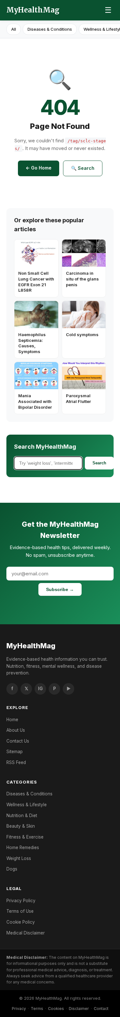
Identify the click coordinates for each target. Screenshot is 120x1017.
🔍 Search (82, 168)
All (13, 29)
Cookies (56, 1008)
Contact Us (17, 741)
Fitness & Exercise (25, 837)
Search (99, 463)
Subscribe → (60, 589)
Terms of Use (20, 911)
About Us (15, 730)
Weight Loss (18, 858)
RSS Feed (16, 762)
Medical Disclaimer (25, 932)
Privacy (19, 1008)
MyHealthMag (33, 9)
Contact (101, 1008)
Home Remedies (22, 847)
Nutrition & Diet (21, 815)
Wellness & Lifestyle (26, 804)
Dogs (11, 868)
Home (12, 719)
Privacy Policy (21, 900)
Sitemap (14, 751)
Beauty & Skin (20, 826)
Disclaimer (79, 1008)
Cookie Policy (20, 922)
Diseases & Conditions (50, 29)
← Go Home (39, 167)
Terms (37, 1008)
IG (40, 688)
